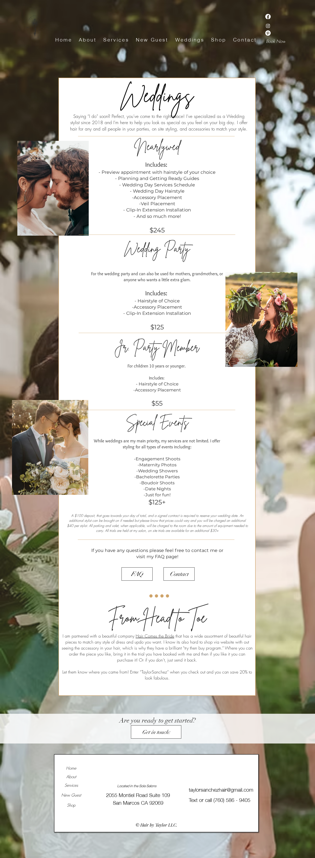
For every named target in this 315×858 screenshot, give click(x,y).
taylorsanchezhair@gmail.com (221, 789)
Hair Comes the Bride (155, 636)
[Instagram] (268, 25)
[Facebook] (268, 16)
